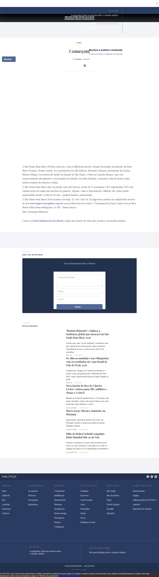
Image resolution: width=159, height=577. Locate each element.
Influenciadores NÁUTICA (144, 500)
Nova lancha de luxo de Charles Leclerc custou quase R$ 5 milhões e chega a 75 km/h (86, 389)
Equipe (136, 495)
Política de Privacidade (70, 576)
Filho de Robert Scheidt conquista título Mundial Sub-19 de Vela (85, 435)
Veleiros (5, 513)
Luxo (82, 504)
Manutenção (59, 500)
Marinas (58, 504)
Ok (60, 576)
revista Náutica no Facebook (47, 220)
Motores (32, 495)
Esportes (84, 495)
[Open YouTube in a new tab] (85, 65)
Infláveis (6, 495)
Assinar (8, 59)
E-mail (60, 299)
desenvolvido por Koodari (79, 569)
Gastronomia (86, 500)
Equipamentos (36, 486)
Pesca (83, 518)
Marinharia (59, 509)
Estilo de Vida (88, 486)
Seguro (57, 522)
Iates (4, 491)
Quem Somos (139, 491)
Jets (3, 500)
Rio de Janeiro (70, 4)
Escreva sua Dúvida (66, 277)
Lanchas (6, 504)
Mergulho (85, 509)
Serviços (59, 486)
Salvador (118, 4)
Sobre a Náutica (142, 486)
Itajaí (82, 4)
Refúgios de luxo (87, 522)
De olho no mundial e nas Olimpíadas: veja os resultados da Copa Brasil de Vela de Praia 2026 (87, 361)
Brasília (107, 4)
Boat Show (113, 486)
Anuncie (136, 504)
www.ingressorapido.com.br (46, 203)
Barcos (69, 355)
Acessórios (33, 491)
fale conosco (89, 565)
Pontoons (6, 509)
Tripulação (59, 527)
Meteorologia (60, 513)
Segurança (33, 504)
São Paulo (55, 4)
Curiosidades (71, 408)
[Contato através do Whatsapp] (145, 477)
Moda (83, 513)
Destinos (84, 491)
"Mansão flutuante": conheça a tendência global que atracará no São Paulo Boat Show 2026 (87, 334)
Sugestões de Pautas (142, 509)
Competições (71, 452)
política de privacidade (73, 565)
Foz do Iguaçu (94, 4)
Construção (59, 491)
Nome (60, 291)
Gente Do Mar (71, 429)
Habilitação (59, 495)
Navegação (33, 500)
